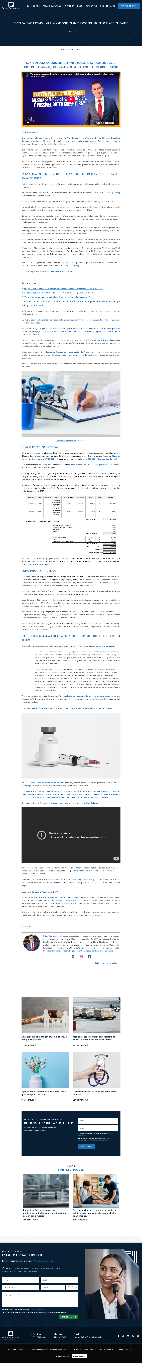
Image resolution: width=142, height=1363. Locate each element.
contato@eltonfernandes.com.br (88, 1337)
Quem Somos (33, 6)
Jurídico (76, 32)
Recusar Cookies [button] (62, 1356)
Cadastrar (88, 1147)
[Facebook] (118, 1336)
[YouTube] (128, 1336)
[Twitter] (123, 1336)
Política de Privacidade (38, 1309)
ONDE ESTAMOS (107, 6)
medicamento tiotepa (68, 340)
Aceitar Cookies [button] (79, 1356)
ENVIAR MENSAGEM (68, 1317)
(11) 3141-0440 (39, 1337)
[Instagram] (133, 1336)
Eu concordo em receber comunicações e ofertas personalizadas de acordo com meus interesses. (94, 1140)
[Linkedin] (137, 1336)
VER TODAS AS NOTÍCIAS (111, 1230)
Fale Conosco (130, 6)
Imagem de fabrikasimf (66, 440)
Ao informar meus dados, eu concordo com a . (95, 1135)
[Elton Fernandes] (11, 6)
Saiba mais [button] (129, 1350)
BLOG (79, 6)
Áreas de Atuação (52, 6)
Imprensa (69, 6)
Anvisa (78, 248)
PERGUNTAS (91, 6)
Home (64, 32)
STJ (69, 328)
